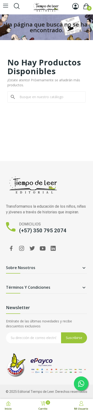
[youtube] (43, 249)
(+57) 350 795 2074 (43, 230)
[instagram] (22, 249)
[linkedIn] (53, 249)
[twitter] (32, 249)
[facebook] (11, 249)
